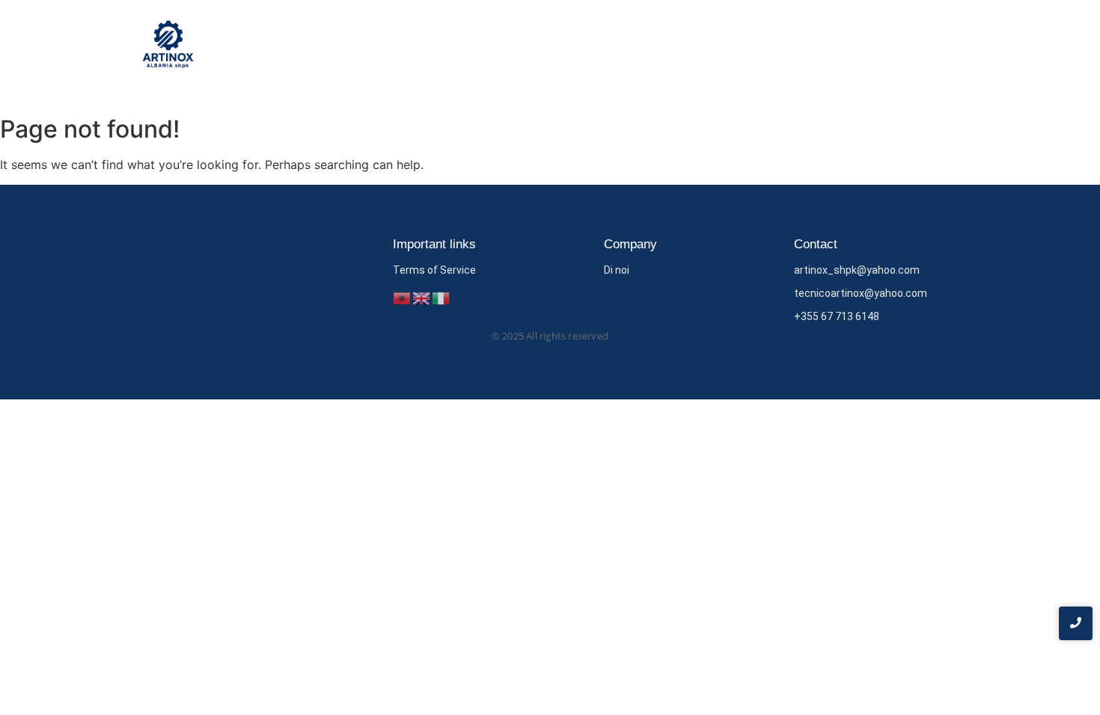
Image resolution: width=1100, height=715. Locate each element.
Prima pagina (751, 47)
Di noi (825, 47)
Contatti (944, 47)
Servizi (882, 47)
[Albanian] (402, 296)
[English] (422, 296)
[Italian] (441, 296)
